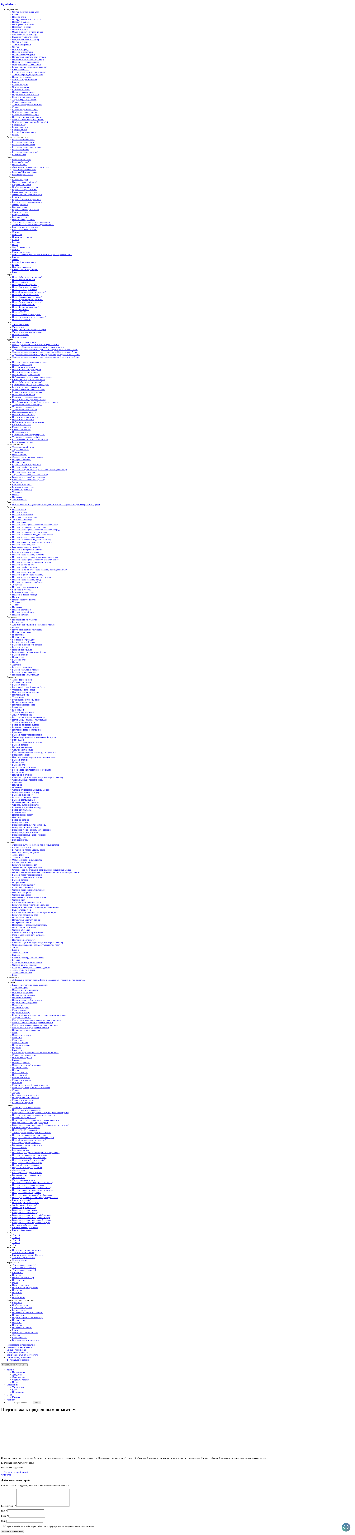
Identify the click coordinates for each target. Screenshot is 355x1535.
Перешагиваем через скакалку (26, 1110)
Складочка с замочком (22, 887)
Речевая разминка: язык (23, 139)
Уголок (15, 107)
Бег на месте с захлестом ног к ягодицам (31, 770)
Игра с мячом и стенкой (23, 279)
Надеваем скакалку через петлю (27, 1167)
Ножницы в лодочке (22, 1057)
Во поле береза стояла (22, 174)
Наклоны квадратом (21, 267)
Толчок (15, 605)
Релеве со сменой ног (22, 667)
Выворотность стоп (21, 910)
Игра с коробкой (20, 282)
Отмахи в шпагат (20, 29)
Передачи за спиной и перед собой (28, 1160)
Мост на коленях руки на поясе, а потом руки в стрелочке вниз (42, 254)
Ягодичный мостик (21, 1017)
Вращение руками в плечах (25, 832)
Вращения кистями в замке (25, 827)
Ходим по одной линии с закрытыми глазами (33, 625)
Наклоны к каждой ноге (23, 705)
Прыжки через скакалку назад (26, 580)
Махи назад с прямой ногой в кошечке (30, 1085)
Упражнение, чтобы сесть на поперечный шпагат (35, 845)
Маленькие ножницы (22, 1080)
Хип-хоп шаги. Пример (23, 1252)
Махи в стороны (20, 1042)
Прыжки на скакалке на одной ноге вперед (32, 534)
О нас (9, 1395)
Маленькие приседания (23, 1100)
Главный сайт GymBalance (19, 1347)
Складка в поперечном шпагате (27, 962)
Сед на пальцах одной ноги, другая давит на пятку (36, 945)
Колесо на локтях (20, 69)
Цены (15, 1382)
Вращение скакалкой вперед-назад (28, 479)
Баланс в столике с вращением (26, 387)
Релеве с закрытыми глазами (25, 670)
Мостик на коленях (21, 252)
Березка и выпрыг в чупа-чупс (26, 199)
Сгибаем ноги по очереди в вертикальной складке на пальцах (41, 870)
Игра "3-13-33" (19, 312)
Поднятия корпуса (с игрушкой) (27, 1000)
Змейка (15, 259)
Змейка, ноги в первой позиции (27, 194)
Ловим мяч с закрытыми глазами (27, 457)
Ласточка (16, 665)
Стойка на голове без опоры (25, 114)
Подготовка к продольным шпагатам (29, 925)
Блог (14, 1390)
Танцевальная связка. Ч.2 (24, 1267)
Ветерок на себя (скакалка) (25, 1227)
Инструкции (18, 1392)
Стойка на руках (20, 84)
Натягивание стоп (20, 1285)
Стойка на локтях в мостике (25, 187)
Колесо (15, 82)
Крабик (15, 950)
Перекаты (16, 1322)
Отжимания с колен (21, 1035)
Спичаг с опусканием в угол (25, 12)
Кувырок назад (19, 124)
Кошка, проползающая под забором (29, 329)
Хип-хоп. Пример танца (23, 1257)
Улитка (15, 232)
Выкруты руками (20, 214)
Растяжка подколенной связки (26, 902)
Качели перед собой (21, 1200)
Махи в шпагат (19, 1040)
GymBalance (8, 4)
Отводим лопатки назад (23, 690)
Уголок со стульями (21, 44)
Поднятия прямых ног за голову (27, 1317)
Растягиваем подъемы (22, 862)
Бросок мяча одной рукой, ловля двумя (30, 384)
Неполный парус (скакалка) (25, 1165)
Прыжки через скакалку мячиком (28, 537)
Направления (18, 1372)
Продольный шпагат (22, 917)
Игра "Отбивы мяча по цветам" (27, 277)
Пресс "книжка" (20, 1072)
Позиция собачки (20, 334)
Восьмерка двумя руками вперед (27, 1175)
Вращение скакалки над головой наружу (31, 1220)
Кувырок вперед (20, 127)
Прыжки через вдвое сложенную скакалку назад (35, 524)
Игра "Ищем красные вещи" (25, 287)
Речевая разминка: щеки (23, 142)
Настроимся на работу (22, 815)
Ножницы (17, 1082)
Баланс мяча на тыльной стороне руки (30, 439)
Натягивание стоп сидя (23, 1277)
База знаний (12, 1385)
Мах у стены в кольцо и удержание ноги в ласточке (36, 1020)
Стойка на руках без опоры (25, 109)
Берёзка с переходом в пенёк (25, 209)
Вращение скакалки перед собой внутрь (31, 1217)
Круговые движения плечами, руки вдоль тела (34, 752)
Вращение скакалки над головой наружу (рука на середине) (40, 1125)
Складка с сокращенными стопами (28, 890)
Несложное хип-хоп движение (26, 1250)
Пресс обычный (19, 1075)
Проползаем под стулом (23, 54)
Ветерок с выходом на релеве (26, 1127)
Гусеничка (17, 732)
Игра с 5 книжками (21, 319)
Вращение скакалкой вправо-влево (28, 477)
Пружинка (17, 1292)
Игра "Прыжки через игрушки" (27, 297)
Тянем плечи (18, 697)
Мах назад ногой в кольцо (24, 34)
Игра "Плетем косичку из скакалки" (29, 1157)
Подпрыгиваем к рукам (23, 92)
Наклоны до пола (20, 695)
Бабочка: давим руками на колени (28, 957)
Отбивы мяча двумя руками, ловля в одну (32, 377)
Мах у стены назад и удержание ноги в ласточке (35, 1025)
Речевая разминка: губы (23, 144)
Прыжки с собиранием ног (25, 467)
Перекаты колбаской (22, 997)
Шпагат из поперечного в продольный (30, 905)
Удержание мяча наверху (24, 407)
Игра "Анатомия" (20, 309)
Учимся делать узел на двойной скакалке (31, 1132)
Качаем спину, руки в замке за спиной (30, 985)
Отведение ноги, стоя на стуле (26, 64)
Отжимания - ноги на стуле (25, 990)
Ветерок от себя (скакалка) (24, 1225)
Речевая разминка (20, 149)
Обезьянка (17, 787)
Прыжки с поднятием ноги (25, 587)
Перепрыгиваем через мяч (24, 284)
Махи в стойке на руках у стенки (28, 119)
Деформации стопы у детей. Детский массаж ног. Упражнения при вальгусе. (48, 980)
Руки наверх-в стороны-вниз (26, 700)
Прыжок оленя (19, 17)
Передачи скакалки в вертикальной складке (33, 1137)
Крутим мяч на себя (21, 424)
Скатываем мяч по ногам (24, 412)
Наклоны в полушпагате (24, 940)
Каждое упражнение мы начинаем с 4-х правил (34, 737)
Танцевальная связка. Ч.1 (24, 1270)
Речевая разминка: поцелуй (25, 152)
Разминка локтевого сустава (25, 725)
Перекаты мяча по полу (23, 414)
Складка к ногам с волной (24, 965)
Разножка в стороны (21, 484)
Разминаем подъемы (21, 810)
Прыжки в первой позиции (25, 595)
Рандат (15, 14)
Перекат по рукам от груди (25, 417)
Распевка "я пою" (20, 162)
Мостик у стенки (20, 212)
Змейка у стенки (20, 204)
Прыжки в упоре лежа (22, 992)
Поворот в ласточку (21, 459)
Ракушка (16, 242)
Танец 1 (16, 1245)
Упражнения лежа (20, 324)
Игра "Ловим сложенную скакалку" (29, 292)
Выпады (16, 955)
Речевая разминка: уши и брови (27, 147)
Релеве (15, 1295)
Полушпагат (18, 1315)
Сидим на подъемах (21, 184)
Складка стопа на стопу (23, 885)
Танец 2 (16, 1242)
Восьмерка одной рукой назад (26, 1142)
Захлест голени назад (22, 715)
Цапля (15, 662)
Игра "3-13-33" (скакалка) (24, 289)
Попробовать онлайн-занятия (21, 1345)
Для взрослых (18, 1377)
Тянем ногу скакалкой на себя (26, 1107)
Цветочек (16, 1275)
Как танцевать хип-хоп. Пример (27, 1255)
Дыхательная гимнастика (24, 169)
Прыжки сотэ (18, 1280)
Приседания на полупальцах (25, 675)
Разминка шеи (19, 812)
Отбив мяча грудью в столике (26, 374)
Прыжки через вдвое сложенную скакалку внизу (35, 559)
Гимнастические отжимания (25, 1095)
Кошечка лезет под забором (25, 269)
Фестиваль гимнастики (18, 1360)
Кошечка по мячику (21, 429)
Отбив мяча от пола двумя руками (28, 422)
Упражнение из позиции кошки (27, 332)
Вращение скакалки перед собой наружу (31, 1215)
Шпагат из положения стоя (25, 915)
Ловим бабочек (19, 499)
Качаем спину (18, 1050)
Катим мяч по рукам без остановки (28, 379)
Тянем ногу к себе (20, 857)
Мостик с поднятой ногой (24, 79)
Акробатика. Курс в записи (25, 342)
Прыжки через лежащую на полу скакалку (32, 577)
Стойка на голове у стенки (25, 112)
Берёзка (15, 134)
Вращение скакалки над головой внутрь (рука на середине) (40, 1112)
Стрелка (16, 937)
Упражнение (18, 327)
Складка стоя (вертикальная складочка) (31, 790)
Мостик (16, 249)
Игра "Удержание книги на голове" (29, 317)
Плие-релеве (18, 657)
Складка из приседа (21, 895)
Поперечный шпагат (22, 922)
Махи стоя (17, 1037)
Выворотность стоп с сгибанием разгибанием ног (35, 907)
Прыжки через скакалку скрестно (28, 554)
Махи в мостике (19, 1010)
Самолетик (17, 1272)
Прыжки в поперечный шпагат (27, 117)
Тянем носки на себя (22, 680)
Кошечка (16, 272)
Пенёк (15, 244)
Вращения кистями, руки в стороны (29, 825)
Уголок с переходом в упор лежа (27, 74)
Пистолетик (18, 635)
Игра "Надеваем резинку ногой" (27, 299)
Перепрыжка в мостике (23, 24)
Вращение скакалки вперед (25, 1212)
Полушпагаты (19, 882)
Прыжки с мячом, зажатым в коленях (29, 362)
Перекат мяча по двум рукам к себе (28, 399)
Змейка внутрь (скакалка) (24, 1207)
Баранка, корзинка (21, 217)
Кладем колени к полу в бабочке (27, 932)
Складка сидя (18, 900)
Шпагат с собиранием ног (24, 97)
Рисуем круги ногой (21, 847)
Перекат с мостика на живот (25, 62)
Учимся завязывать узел (23, 1180)
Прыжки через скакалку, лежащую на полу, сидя (35, 557)
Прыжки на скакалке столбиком (27, 582)
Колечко (16, 257)
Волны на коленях (21, 207)
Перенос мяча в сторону (23, 367)
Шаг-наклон (18, 710)
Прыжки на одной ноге (23, 612)
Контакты (16, 1397)
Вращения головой (21, 755)
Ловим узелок (18, 1170)
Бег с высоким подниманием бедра (28, 717)
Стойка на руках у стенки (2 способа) (30, 122)
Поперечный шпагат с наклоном (27, 1312)
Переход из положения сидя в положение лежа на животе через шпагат (46, 872)
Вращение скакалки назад (24, 1210)
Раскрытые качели (21, 1150)
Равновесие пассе (20, 1310)
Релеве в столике (20, 655)
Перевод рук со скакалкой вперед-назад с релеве (35, 1197)
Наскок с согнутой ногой (24, 600)
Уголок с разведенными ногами (27, 104)
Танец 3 (16, 1240)
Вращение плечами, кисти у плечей (29, 835)
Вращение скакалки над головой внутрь (31, 1222)
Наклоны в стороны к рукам (25, 692)
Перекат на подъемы (22, 650)
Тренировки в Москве (17, 1352)
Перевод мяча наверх (22, 364)
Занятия (10, 1370)
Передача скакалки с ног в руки (27, 1162)
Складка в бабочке (21, 930)
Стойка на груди (20, 179)
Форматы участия (20, 1380)
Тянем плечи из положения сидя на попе (31, 222)
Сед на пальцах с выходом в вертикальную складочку (37, 777)
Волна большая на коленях (24, 229)
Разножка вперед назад (23, 487)
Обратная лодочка (20, 1007)
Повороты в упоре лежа (23, 995)
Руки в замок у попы (22, 1307)
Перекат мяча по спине (23, 419)
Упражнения (18, 1387)
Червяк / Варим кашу (22, 489)
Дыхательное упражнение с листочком (30, 167)
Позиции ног (18, 1297)
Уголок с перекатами (22, 102)
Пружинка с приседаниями (25, 1287)
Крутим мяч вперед (21, 427)
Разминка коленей (20, 820)
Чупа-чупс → (7, 1475)
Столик (15, 239)
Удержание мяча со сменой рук (27, 404)
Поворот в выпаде (21, 22)
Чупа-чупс (17, 492)
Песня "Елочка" (19, 164)
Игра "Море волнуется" (23, 304)
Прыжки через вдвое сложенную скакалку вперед (35, 529)
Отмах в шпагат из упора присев (27, 32)
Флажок (16, 627)
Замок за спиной (20, 952)
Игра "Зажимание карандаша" (26, 314)
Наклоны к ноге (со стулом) (25, 852)
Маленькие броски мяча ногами (27, 392)
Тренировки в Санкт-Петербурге (22, 1355)
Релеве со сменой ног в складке (27, 645)
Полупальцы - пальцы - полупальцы (29, 720)
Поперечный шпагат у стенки (26, 920)
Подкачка (16, 1047)
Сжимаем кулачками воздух (25, 805)
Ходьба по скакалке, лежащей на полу (30, 474)
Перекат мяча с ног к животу (26, 372)
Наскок (15, 597)
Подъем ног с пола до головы (26, 1030)
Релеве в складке (20, 647)
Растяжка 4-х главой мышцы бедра (28, 687)
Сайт (3, 1521)
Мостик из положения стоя (25, 1332)
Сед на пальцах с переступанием (27, 780)
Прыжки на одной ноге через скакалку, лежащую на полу (39, 469)
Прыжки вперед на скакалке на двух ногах (32, 542)
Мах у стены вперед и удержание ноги (30, 1027)
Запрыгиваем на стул (22, 519)
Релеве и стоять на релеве (24, 672)
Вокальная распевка (21, 159)
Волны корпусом (20, 840)
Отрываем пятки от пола (24, 767)
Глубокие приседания (22, 1102)
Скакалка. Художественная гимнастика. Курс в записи (38, 347)
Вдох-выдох (18, 740)
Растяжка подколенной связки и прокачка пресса (35, 912)
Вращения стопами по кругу (25, 792)
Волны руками (19, 837)
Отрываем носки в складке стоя (27, 860)
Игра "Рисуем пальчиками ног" (27, 302)
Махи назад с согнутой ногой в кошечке (31, 1087)
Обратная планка (20, 1067)
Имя (4, 1511)
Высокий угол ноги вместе (25, 37)
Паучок (15, 494)
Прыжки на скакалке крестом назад (29, 527)
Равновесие (17, 622)
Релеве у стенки (19, 685)
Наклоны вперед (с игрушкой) (26, 730)
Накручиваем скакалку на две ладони (30, 1122)
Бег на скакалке (19, 1147)
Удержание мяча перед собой (26, 437)
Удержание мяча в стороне (24, 409)
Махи (14, 1032)
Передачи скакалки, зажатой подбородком (32, 1195)
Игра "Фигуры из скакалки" (25, 294)
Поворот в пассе (20, 462)
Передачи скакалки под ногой (26, 1192)
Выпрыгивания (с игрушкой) (26, 547)
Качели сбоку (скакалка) (23, 1230)
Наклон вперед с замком (23, 219)
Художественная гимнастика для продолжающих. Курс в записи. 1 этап (46, 354)
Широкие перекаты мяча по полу (28, 397)
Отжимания (17, 1005)
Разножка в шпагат (21, 89)
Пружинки (17, 785)
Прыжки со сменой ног (23, 565)
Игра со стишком (20, 432)
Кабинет (11, 1400)
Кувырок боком (19, 129)
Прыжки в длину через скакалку (27, 575)
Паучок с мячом (19, 454)
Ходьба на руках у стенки (24, 99)
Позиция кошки (19, 337)
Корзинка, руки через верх (24, 192)
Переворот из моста (21, 27)
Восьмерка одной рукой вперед (27, 1145)
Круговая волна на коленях (25, 227)
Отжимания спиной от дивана (26, 1065)
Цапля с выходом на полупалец (27, 630)
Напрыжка (17, 497)
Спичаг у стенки (20, 42)
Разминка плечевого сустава (25, 727)
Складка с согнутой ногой (24, 182)
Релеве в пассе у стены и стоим (27, 202)
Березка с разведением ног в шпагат (29, 72)
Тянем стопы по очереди (24, 970)
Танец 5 (16, 1235)
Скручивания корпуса (22, 750)
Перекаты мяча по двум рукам (26, 369)
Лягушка (16, 947)
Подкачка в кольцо (21, 1012)
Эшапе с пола (18, 1177)
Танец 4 (16, 1237)
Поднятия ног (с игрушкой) (25, 1002)
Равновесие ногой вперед (24, 642)
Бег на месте (18, 772)
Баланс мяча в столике (22, 442)
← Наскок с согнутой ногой (14, 1472)
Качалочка (17, 1060)
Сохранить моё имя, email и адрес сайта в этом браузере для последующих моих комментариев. (49, 1526)
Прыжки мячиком (20, 615)
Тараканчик (17, 452)
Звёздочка (17, 482)
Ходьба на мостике (21, 247)
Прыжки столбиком (21, 610)
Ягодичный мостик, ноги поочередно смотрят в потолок (39, 1015)
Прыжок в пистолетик (22, 52)
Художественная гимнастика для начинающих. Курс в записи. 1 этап (45, 349)
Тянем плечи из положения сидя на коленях (33, 224)
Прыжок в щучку (20, 49)
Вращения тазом (20, 822)
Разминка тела (19, 154)
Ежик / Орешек (19, 1337)
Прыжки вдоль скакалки (24, 472)
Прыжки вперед (19, 522)
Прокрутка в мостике (22, 77)
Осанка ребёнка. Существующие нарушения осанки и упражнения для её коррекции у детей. (56, 504)
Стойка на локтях (20, 87)
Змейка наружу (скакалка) (24, 1205)
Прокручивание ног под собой (26, 19)
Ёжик (14, 975)
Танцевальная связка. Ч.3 (24, 1265)
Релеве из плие (19, 660)
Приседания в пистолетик (24, 620)
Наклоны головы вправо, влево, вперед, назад (34, 757)
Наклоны (16, 817)
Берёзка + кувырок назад (24, 132)
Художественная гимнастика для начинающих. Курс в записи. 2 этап (45, 352)
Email (4, 1516)
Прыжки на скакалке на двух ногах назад (31, 539)
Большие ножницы (21, 1077)
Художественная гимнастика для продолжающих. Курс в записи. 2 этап (46, 357)
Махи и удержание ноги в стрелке (28, 935)
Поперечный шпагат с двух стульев (29, 57)
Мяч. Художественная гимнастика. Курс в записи (35, 344)
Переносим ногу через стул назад (28, 59)
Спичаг (15, 47)
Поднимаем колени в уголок (25, 94)
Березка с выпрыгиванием (24, 189)
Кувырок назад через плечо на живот (29, 67)
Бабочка (16, 960)
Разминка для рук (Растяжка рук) (27, 807)
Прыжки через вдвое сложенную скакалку (32, 562)
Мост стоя (17, 234)
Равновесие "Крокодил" (23, 640)
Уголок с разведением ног (24, 1055)
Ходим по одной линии (23, 447)
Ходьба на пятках (20, 449)
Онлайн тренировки (16, 1350)
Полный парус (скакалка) (24, 1117)
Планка (15, 1070)
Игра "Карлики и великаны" (25, 307)
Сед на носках (19, 782)
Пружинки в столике (22, 237)
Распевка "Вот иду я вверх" (25, 172)
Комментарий (8, 1506)
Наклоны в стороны (21, 892)
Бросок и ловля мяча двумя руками (28, 434)
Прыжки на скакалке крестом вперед (29, 532)
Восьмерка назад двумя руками (27, 1172)
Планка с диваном (21, 1062)
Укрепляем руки (20, 987)
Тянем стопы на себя (22, 972)
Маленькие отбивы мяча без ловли (28, 389)
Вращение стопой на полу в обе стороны (31, 830)
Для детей (17, 1375)
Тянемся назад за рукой (23, 712)
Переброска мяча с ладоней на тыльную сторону (35, 402)
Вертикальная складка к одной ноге (29, 652)
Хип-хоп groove (19, 1260)
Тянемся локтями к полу (23, 722)
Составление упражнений (19, 1357)
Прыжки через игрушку (23, 544)
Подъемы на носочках (22, 702)
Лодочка (16, 1092)
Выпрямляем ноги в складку (25, 39)
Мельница (17, 707)
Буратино (16, 197)
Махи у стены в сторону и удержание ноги (32, 1022)
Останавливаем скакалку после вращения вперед (35, 1120)
